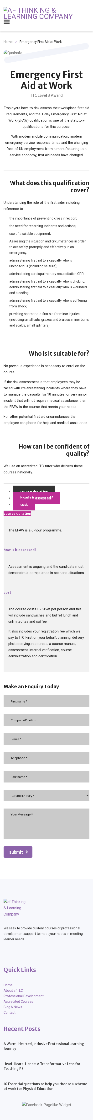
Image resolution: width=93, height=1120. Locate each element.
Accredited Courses (18, 1001)
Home (8, 42)
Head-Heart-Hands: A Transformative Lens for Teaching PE (42, 1066)
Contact (10, 1012)
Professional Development (24, 996)
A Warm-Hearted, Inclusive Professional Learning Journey (44, 1046)
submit (16, 852)
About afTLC (13, 990)
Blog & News (13, 1007)
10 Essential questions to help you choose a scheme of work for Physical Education (45, 1086)
